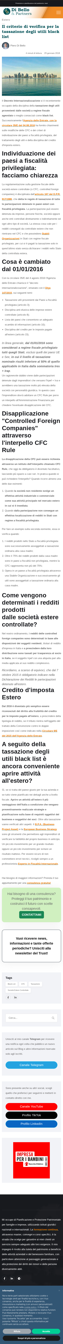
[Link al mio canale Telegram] (19, 1278)
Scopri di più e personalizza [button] (31, 1338)
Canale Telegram (32, 1065)
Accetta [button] (46, 1331)
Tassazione (35, 984)
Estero (6, 19)
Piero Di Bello (17, 45)
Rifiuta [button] (17, 1331)
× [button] (59, 1290)
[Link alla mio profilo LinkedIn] (11, 1278)
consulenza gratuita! (39, 883)
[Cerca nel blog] (53, 1018)
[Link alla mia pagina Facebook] (4, 1278)
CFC (23, 984)
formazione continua (46, 1229)
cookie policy (30, 1307)
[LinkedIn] (15, 997)
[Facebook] (8, 997)
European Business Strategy (40, 829)
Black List (11, 984)
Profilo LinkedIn (31, 1123)
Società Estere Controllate (18, 990)
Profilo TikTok (31, 1115)
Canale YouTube (31, 1106)
